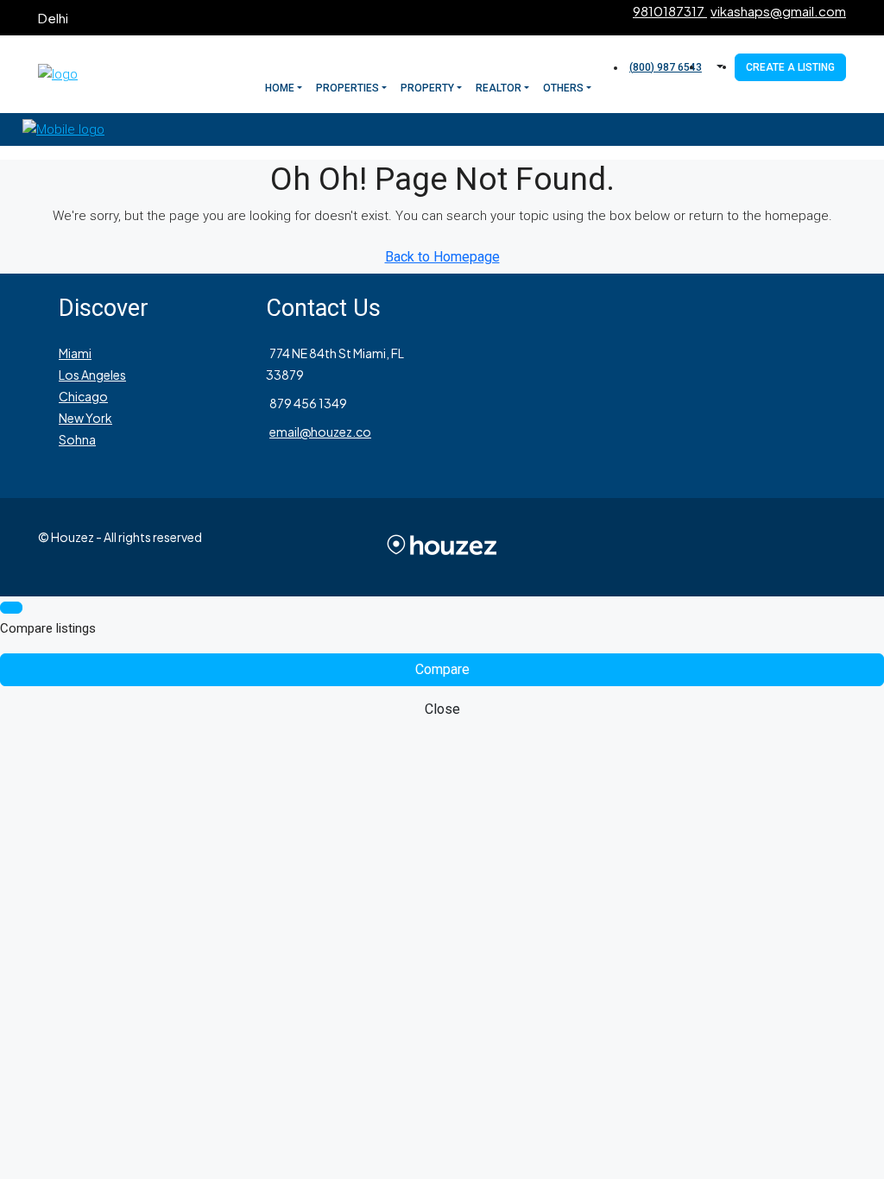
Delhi (53, 17)
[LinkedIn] (752, 547)
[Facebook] (690, 547)
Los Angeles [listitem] (92, 374)
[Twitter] (711, 547)
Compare (442, 669)
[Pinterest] (814, 547)
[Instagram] (732, 547)
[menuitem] (664, 67)
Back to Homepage (442, 257)
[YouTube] (794, 547)
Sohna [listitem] (77, 439)
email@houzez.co (320, 431)
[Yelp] (835, 547)
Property (427, 88)
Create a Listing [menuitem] (790, 67)
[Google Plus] (773, 547)
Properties (347, 88)
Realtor (498, 88)
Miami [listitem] (75, 353)
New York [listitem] (85, 418)
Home (279, 88)
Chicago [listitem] (83, 396)
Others (563, 88)
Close (442, 709)
